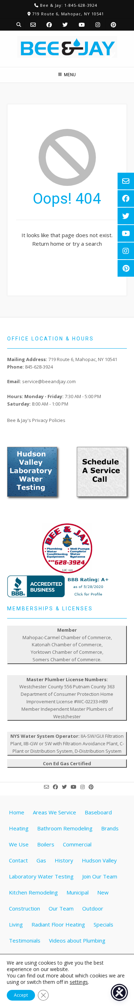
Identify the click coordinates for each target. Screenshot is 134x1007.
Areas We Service (54, 812)
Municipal (77, 892)
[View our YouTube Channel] (81, 25)
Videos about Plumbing (77, 940)
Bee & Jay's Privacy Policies (36, 420)
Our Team (61, 908)
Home (16, 812)
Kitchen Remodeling (33, 892)
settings (79, 982)
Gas (41, 860)
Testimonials (24, 940)
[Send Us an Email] (33, 25)
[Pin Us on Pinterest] (113, 25)
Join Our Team (99, 876)
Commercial (77, 844)
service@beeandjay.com (49, 381)
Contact (18, 860)
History (64, 860)
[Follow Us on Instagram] (97, 25)
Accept (21, 995)
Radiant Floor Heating (58, 924)
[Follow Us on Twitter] (65, 25)
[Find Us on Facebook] (49, 25)
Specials (103, 924)
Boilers (45, 844)
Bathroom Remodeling (65, 828)
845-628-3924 (39, 367)
